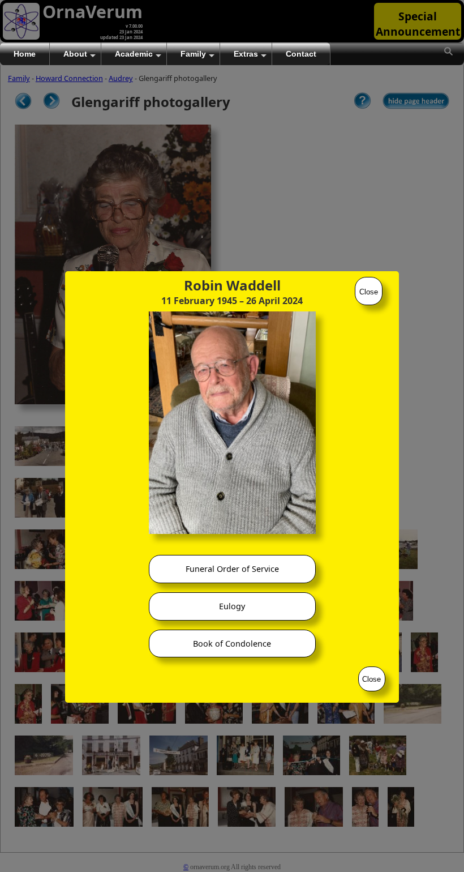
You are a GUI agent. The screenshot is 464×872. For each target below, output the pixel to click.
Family (193, 53)
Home (25, 53)
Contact (301, 53)
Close (368, 292)
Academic (134, 53)
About (75, 53)
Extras (246, 53)
